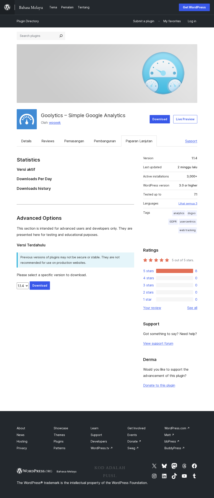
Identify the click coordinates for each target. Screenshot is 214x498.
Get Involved (136, 428)
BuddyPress (174, 448)
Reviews (47, 141)
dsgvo (192, 213)
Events (132, 435)
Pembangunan (105, 141)
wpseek (55, 122)
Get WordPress (194, 7)
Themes (59, 435)
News (20, 435)
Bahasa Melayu (66, 471)
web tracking (188, 230)
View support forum (158, 343)
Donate (134, 441)
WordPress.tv (102, 448)
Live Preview (185, 119)
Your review (152, 308)
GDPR (173, 221)
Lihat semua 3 (187, 203)
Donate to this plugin (159, 385)
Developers (99, 441)
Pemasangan (74, 141)
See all (192, 308)
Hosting (22, 441)
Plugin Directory (28, 21)
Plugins (59, 441)
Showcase (61, 428)
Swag (133, 448)
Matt (169, 435)
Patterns (59, 448)
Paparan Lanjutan (139, 141)
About (21, 428)
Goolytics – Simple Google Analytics (83, 115)
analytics (178, 213)
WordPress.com (177, 428)
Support (191, 141)
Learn (94, 428)
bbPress (172, 441)
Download (159, 119)
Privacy (22, 448)
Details (26, 141)
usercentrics (188, 221)
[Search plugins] (61, 36)
